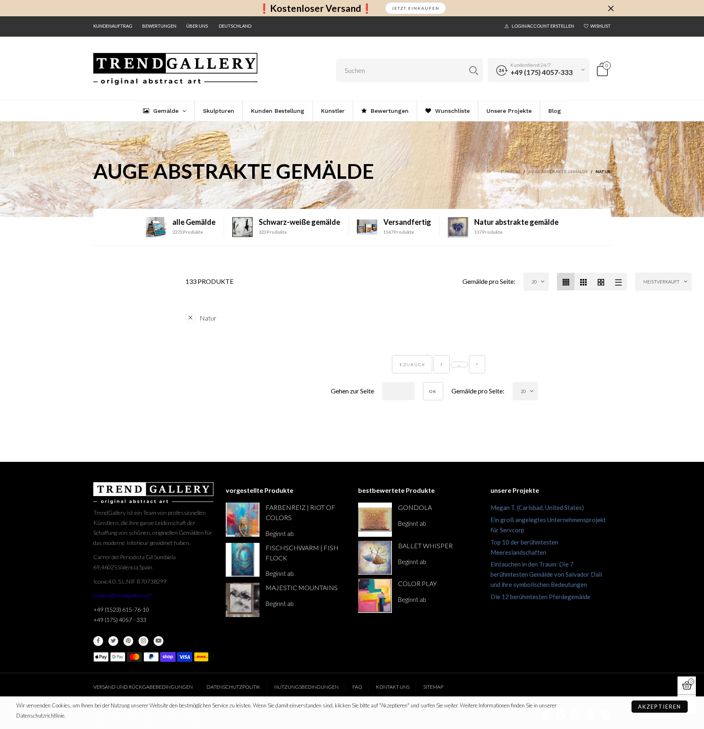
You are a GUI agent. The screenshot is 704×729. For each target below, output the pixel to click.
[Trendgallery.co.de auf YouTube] (158, 641)
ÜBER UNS (197, 26)
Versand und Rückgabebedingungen (143, 687)
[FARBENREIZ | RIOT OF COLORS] (243, 519)
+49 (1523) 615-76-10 (121, 609)
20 (534, 281)
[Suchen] (474, 70)
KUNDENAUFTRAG (112, 26)
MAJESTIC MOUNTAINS (302, 587)
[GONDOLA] (375, 519)
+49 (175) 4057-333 (541, 72)
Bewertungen (159, 26)
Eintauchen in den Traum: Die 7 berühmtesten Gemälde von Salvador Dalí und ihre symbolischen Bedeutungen (546, 574)
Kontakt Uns (392, 687)
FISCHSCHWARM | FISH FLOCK (302, 553)
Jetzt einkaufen (416, 8)
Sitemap (433, 687)
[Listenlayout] (618, 281)
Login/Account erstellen (543, 26)
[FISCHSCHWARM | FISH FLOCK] (243, 560)
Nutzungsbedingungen (306, 687)
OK (433, 391)
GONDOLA (415, 507)
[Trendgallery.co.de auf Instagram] (143, 641)
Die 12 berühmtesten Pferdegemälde (540, 596)
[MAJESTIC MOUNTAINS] (243, 600)
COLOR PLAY (417, 583)
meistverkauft (661, 281)
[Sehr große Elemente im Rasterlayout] (600, 281)
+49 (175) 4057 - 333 (119, 619)
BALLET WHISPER (425, 545)
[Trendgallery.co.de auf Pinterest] (128, 641)
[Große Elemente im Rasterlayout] (583, 281)
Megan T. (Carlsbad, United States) (537, 507)
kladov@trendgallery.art (122, 595)
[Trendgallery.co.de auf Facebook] (98, 641)
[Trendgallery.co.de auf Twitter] (113, 641)
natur (208, 318)
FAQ (357, 687)
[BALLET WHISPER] (375, 558)
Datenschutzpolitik (233, 687)
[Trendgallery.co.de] (175, 69)
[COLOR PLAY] (375, 596)
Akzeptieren (659, 706)
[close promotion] (611, 8)
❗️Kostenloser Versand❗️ (315, 8)
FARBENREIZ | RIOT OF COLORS (300, 512)
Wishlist (600, 26)
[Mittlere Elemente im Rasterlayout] (565, 281)
